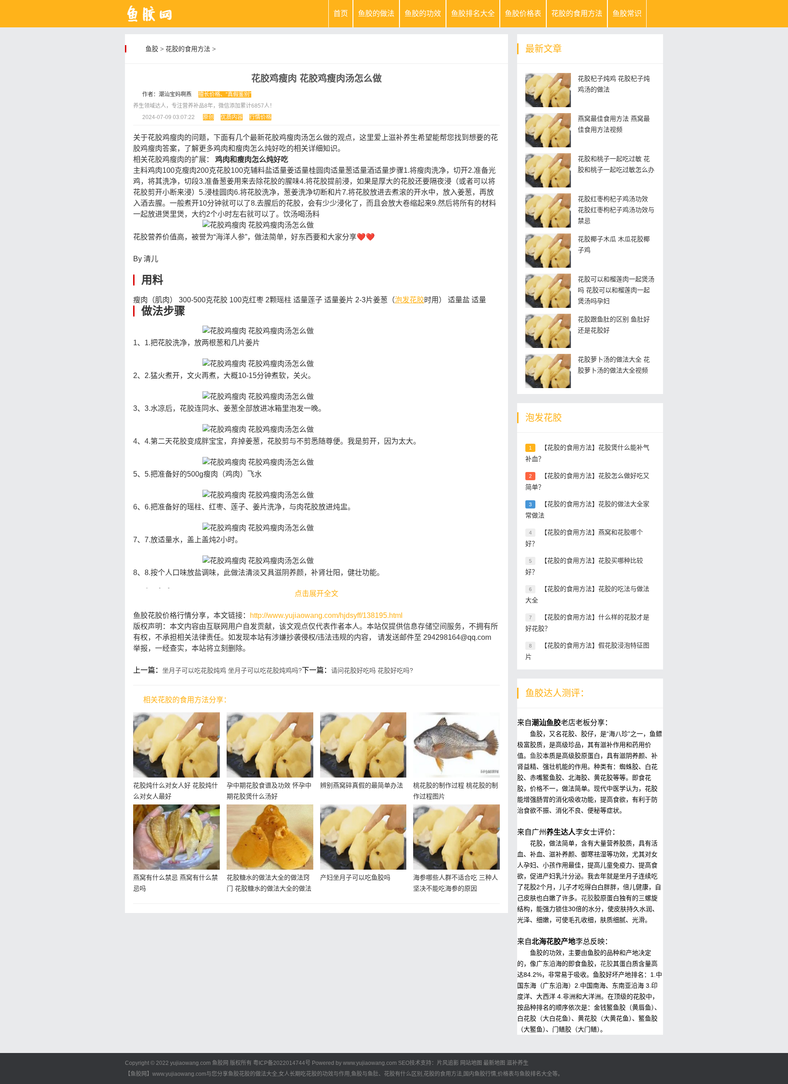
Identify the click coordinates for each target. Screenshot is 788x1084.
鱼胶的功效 (422, 13)
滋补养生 (518, 1063)
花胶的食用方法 (576, 13)
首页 (340, 13)
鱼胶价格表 (523, 13)
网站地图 (471, 1063)
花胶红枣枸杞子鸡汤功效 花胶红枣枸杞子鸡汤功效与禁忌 (616, 209)
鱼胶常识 (627, 13)
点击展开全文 (316, 593)
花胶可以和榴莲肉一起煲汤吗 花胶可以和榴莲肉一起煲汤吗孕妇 (616, 290)
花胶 (587, 898)
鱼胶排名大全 (473, 13)
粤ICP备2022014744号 (282, 1063)
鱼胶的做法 (376, 13)
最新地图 (494, 1063)
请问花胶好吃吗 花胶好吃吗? (372, 670)
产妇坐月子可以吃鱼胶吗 (355, 877)
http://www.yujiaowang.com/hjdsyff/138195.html (326, 615)
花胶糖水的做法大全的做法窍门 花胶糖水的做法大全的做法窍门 (269, 888)
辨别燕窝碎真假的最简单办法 (361, 785)
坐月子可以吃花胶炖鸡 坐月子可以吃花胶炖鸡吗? (232, 670)
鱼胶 (151, 48)
